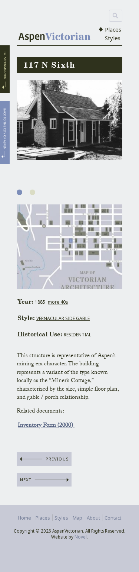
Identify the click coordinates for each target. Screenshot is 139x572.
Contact (113, 517)
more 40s (58, 302)
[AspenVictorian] (54, 38)
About (93, 517)
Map (77, 517)
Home (24, 517)
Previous (57, 459)
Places (113, 29)
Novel (81, 537)
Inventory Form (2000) (46, 426)
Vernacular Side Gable (63, 318)
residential (77, 335)
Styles (112, 38)
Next (26, 479)
